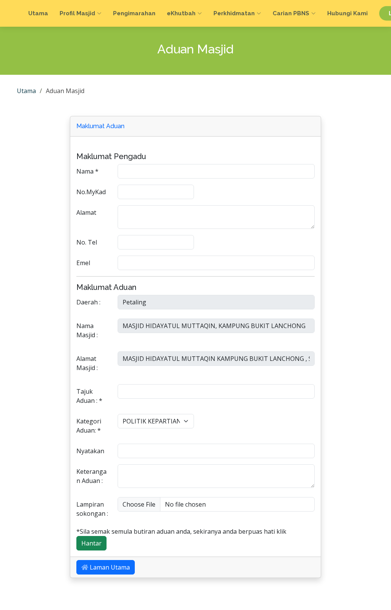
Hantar (91, 543)
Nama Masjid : (87, 330)
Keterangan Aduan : (91, 476)
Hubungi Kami (347, 13)
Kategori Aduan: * (88, 426)
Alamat (86, 212)
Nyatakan (90, 451)
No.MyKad (91, 192)
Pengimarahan (134, 13)
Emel (83, 263)
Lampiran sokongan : (92, 509)
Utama (38, 13)
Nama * (87, 171)
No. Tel (86, 242)
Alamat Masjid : (87, 363)
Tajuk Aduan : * (89, 396)
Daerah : (88, 302)
